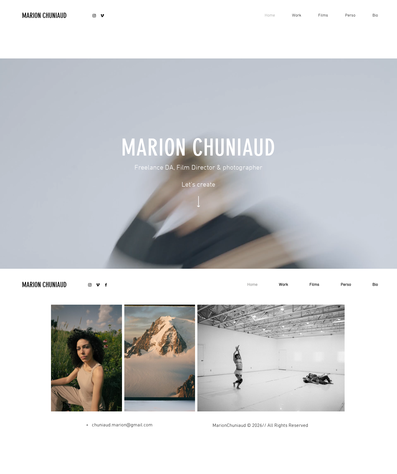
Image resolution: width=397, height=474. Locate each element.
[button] (291, 15)
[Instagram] (94, 15)
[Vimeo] (102, 15)
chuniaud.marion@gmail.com (122, 425)
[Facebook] (106, 285)
